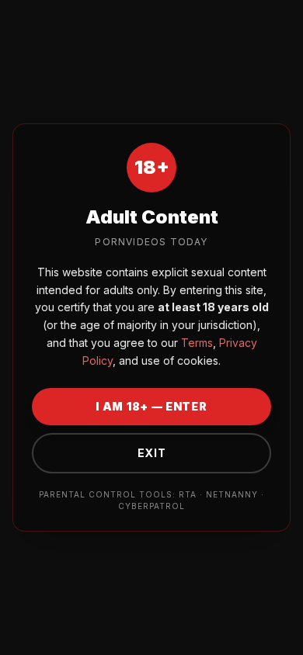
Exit (152, 452)
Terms (195, 342)
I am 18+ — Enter (151, 406)
